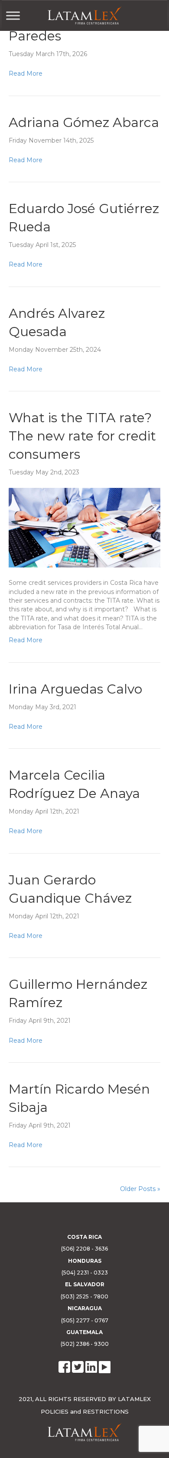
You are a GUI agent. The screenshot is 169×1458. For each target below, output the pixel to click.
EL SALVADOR (84, 1284)
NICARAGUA (85, 1308)
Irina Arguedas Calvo (75, 689)
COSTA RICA (84, 1237)
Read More (25, 73)
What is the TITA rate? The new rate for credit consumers (82, 436)
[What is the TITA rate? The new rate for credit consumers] (84, 527)
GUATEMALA (84, 1332)
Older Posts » (140, 1189)
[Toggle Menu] (13, 15)
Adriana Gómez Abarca (84, 122)
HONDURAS (84, 1261)
